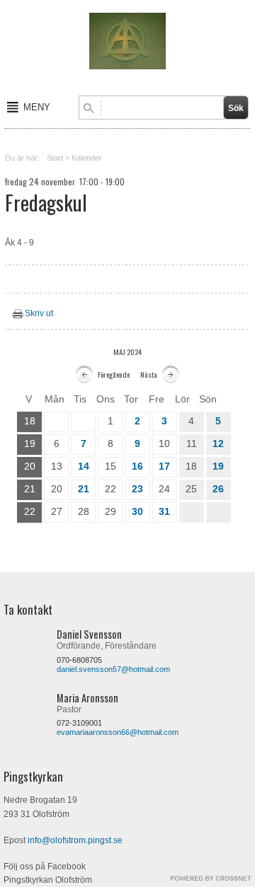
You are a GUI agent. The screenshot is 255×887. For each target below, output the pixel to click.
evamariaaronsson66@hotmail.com (117, 732)
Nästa (148, 374)
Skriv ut (39, 313)
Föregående (114, 374)
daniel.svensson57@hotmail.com (113, 669)
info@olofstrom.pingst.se (75, 840)
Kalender (87, 157)
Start (55, 157)
